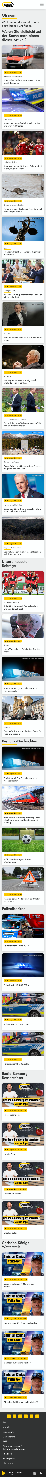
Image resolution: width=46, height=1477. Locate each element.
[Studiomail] (31, 1416)
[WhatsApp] (9, 1416)
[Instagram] (20, 1416)
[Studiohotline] (37, 1416)
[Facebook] (14, 1416)
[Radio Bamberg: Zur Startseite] (20, 4)
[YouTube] (26, 1416)
